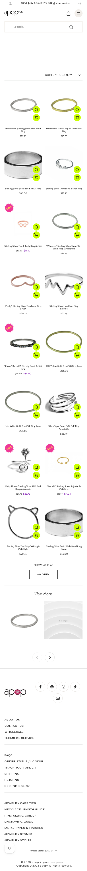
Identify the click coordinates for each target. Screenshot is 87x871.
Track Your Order (20, 767)
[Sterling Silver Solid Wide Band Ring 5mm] (64, 522)
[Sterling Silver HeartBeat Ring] (64, 281)
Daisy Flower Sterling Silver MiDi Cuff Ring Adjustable (23, 488)
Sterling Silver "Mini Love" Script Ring (64, 188)
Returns (11, 779)
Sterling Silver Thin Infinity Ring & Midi (22, 246)
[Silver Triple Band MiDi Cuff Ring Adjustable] (64, 401)
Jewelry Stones (18, 834)
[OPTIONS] (36, 117)
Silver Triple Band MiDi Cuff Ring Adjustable (64, 427)
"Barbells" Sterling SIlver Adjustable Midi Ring (64, 488)
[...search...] (71, 27)
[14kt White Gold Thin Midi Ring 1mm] (23, 401)
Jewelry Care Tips (20, 803)
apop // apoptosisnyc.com (49, 862)
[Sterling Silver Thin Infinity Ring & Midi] (23, 221)
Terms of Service (19, 738)
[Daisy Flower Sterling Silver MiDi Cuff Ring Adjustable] (23, 462)
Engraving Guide (18, 821)
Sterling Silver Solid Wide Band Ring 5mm (64, 548)
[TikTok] (75, 687)
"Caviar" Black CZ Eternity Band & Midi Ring (23, 367)
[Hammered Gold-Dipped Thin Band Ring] (64, 104)
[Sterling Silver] (64, 164)
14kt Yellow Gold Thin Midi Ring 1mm (64, 366)
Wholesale (14, 731)
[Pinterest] (52, 687)
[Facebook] (40, 687)
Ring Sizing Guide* (20, 815)
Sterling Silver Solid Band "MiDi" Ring (23, 188)
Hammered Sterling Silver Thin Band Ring (23, 130)
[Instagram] (63, 687)
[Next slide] (50, 657)
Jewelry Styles (17, 840)
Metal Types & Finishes (23, 827)
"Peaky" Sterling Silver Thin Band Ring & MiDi (23, 307)
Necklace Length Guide (24, 809)
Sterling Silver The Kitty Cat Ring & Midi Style (23, 548)
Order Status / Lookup (24, 761)
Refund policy (16, 786)
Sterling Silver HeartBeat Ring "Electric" (64, 307)
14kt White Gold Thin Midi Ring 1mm (23, 426)
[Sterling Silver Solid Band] (23, 164)
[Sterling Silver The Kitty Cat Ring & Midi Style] (23, 522)
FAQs (8, 755)
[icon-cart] (68, 13)
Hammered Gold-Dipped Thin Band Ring (64, 130)
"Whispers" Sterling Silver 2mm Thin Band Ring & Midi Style (63, 247)
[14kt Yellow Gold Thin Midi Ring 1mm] (64, 341)
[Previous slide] (37, 657)
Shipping (11, 773)
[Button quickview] (36, 109)
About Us (12, 719)
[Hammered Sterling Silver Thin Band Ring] (23, 104)
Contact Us (14, 725)
